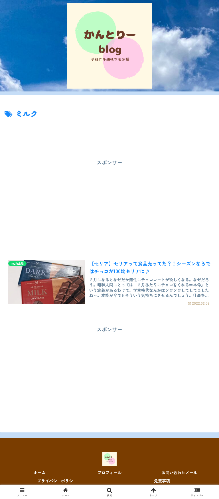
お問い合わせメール (179, 472)
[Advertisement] (109, 136)
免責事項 (162, 481)
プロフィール (109, 472)
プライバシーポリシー (57, 481)
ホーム (40, 472)
